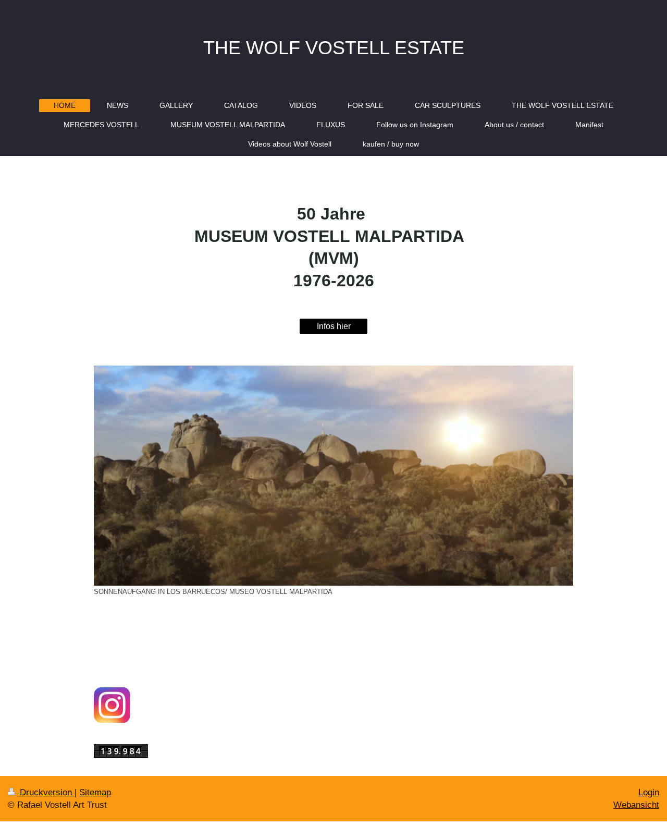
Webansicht (636, 805)
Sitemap (95, 792)
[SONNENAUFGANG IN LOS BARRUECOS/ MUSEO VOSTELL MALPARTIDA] (333, 476)
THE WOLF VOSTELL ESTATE (333, 47)
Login (648, 792)
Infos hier (334, 326)
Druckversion (46, 792)
